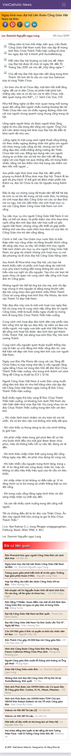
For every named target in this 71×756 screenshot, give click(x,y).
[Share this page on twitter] (27, 24)
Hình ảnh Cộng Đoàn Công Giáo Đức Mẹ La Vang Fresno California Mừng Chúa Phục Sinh (32, 650)
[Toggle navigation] (63, 4)
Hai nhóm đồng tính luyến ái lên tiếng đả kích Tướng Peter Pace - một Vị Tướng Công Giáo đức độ (33, 732)
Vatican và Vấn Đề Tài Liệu (19, 716)
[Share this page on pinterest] (12, 24)
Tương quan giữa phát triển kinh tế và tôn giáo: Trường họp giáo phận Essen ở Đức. (34, 574)
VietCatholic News (17, 5)
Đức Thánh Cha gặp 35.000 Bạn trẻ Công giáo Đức (33, 640)
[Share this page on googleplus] (20, 24)
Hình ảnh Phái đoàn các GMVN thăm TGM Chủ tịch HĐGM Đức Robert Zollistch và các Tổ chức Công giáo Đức (34, 701)
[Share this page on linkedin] (34, 24)
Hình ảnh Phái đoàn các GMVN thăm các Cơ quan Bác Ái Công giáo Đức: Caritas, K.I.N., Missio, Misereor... (34, 688)
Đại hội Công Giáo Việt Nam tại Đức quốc (27, 613)
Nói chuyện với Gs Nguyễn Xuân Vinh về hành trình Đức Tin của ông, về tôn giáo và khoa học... (34, 592)
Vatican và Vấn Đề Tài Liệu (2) (21, 710)
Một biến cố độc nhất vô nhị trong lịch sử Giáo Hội (31, 721)
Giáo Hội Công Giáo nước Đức (21, 669)
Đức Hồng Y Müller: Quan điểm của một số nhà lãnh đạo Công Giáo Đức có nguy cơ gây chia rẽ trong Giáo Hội (35, 605)
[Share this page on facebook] (5, 24)
